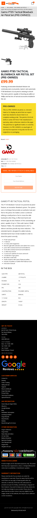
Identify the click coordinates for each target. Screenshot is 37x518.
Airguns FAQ (4, 444)
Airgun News (4, 432)
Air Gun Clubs (5, 436)
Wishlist (3, 421)
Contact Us (4, 378)
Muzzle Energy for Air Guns (8, 423)
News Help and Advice (7, 434)
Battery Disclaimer (6, 438)
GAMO (7, 139)
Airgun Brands (5, 417)
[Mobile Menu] (3, 3)
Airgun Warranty (5, 391)
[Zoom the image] (13, 361)
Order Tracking (5, 382)
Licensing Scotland (6, 414)
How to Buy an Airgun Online (9, 404)
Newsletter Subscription (7, 412)
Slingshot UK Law (5, 446)
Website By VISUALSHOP (18, 510)
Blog (2, 410)
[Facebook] (3, 357)
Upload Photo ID (5, 397)
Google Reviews (5, 408)
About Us (4, 406)
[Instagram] (11, 357)
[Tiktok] (15, 357)
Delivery (3, 380)
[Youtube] (7, 357)
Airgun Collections (6, 430)
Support (3, 387)
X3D (5, 166)
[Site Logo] (12, 3)
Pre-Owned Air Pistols (14, 163)
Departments (5, 419)
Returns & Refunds (6, 389)
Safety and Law (5, 385)
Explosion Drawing (6, 440)
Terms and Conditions (7, 395)
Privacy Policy (5, 393)
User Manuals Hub (6, 442)
